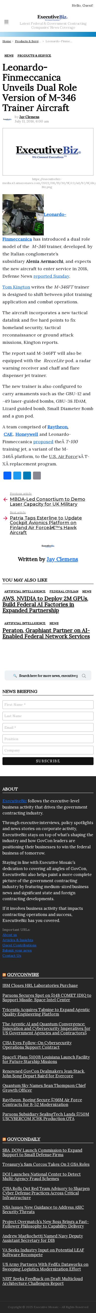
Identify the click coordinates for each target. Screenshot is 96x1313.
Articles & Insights (17, 940)
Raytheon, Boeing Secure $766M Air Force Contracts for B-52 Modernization (42, 1102)
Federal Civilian (63, 591)
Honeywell (27, 434)
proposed (43, 441)
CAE (8, 434)
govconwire (23, 974)
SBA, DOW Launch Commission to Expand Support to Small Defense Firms (42, 1152)
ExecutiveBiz (14, 800)
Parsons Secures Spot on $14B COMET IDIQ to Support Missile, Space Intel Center (46, 997)
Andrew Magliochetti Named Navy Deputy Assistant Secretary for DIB (42, 1238)
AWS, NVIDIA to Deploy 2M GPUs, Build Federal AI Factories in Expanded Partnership (45, 604)
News (86, 591)
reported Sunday (51, 276)
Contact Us (11, 955)
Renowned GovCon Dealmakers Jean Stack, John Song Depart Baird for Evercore (43, 1073)
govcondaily (23, 1139)
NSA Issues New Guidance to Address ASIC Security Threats (43, 1209)
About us (9, 935)
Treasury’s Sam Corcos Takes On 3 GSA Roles (46, 1164)
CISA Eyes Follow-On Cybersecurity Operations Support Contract (37, 1045)
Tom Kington (16, 287)
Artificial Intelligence (25, 591)
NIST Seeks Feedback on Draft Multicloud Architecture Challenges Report (42, 1281)
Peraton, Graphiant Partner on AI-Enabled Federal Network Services (46, 633)
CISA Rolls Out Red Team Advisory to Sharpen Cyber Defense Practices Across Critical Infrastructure (46, 1193)
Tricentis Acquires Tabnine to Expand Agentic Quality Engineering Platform (46, 1012)
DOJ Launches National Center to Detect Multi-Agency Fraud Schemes (41, 1176)
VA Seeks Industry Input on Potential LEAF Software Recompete (43, 1252)
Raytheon (57, 427)
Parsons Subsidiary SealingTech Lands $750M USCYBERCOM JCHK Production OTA (45, 1116)
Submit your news (17, 950)
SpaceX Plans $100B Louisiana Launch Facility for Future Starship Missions (46, 1059)
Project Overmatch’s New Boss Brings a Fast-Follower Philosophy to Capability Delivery (45, 1224)
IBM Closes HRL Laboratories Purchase (40, 985)
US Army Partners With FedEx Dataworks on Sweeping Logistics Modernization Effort (45, 1266)
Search (84, 677)
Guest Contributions (19, 945)
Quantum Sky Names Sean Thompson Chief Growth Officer (44, 1087)
